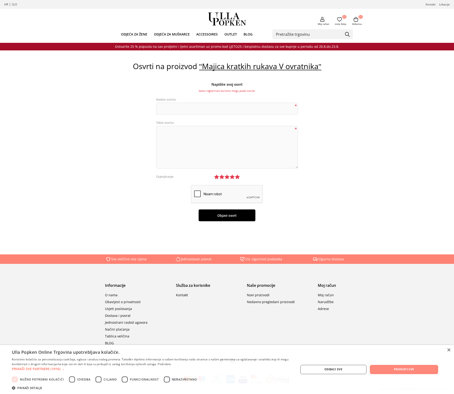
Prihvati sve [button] (404, 369)
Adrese (323, 308)
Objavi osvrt (227, 215)
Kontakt (431, 4)
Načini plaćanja (117, 329)
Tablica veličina (117, 336)
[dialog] (227, 369)
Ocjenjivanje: (165, 176)
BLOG (248, 34)
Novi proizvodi (258, 295)
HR (6, 4)
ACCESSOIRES (207, 34)
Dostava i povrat (118, 315)
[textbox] (309, 34)
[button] (151, 369)
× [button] (448, 350)
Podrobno (164, 364)
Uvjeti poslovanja (118, 308)
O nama (111, 295)
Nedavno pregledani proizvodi (271, 302)
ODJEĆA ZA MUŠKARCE (172, 34)
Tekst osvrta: (165, 122)
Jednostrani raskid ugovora (126, 322)
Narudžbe (326, 302)
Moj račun (323, 24)
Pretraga (347, 34)
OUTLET (230, 34)
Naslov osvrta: (166, 99)
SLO (14, 4)
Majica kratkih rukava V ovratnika (260, 66)
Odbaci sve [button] (333, 369)
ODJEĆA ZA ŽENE (134, 34)
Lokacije (444, 4)
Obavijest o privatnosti (123, 302)
